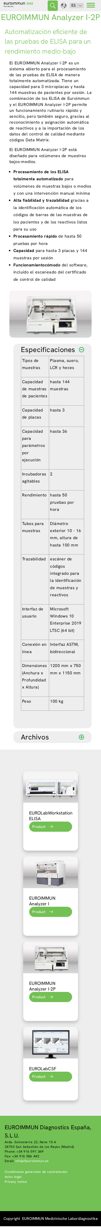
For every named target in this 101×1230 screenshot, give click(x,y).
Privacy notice (16, 1182)
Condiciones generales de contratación (36, 1172)
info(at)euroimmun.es (32, 1161)
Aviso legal (13, 1177)
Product (39, 826)
